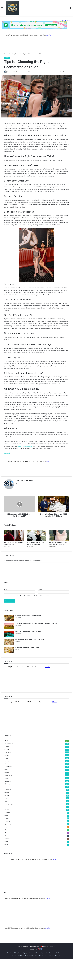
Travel (7, 830)
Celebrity (7, 818)
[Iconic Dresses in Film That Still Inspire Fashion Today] (36, 535)
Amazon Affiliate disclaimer (46, 955)
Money (7, 758)
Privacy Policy (18, 953)
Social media (8, 766)
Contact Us (58, 955)
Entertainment (9, 743)
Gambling (8, 752)
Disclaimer (10, 953)
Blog (6, 841)
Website (40, 589)
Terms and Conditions (18, 955)
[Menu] (2, 9)
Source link (7, 453)
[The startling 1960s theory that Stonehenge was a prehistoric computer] (9, 626)
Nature (7, 807)
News (6, 769)
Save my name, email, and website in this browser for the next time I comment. (28, 596)
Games (7, 833)
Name (6, 582)
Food (6, 798)
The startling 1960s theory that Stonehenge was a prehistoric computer (36, 623)
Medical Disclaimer (49, 953)
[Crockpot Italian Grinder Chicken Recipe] (9, 650)
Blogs (6, 844)
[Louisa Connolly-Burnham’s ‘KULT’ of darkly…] (9, 634)
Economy (8, 812)
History (7, 815)
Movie (7, 795)
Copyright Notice (27, 953)
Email (6, 589)
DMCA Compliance (60, 953)
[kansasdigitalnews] (12, 8)
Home (7, 54)
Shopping (8, 781)
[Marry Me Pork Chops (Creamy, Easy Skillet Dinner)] (9, 642)
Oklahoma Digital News (13, 72)
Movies (7, 792)
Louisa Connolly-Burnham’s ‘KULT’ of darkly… (28, 631)
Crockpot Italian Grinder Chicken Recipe (27, 647)
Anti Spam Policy (38, 953)
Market (7, 755)
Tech (6, 741)
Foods (7, 836)
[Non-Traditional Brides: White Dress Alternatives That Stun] (59, 535)
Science (7, 784)
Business (7, 838)
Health (7, 787)
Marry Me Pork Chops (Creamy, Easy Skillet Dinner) (30, 639)
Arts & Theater (9, 804)
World (6, 827)
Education (8, 789)
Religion (7, 821)
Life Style (8, 824)
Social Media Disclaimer (31, 955)
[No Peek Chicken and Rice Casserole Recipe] (9, 618)
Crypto (7, 749)
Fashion (12, 54)
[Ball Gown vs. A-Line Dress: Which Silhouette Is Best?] (14, 535)
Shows (7, 746)
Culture (7, 801)
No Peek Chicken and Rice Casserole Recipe (28, 615)
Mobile (7, 764)
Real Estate (8, 775)
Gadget (7, 761)
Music (7, 778)
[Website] (17, 483)
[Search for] (71, 9)
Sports (7, 772)
